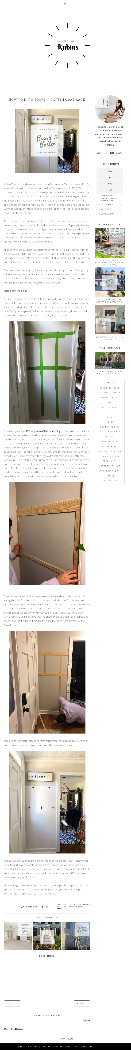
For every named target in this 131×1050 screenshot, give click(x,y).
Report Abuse (13, 1029)
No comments (31, 907)
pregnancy (110, 461)
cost (110, 402)
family (110, 417)
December (107, 195)
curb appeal (109, 407)
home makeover (109, 427)
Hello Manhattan (53, 1046)
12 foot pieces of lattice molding (43, 431)
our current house (75, 906)
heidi (110, 422)
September (107, 214)
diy (83, 905)
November (107, 204)
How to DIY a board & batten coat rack (108, 199)
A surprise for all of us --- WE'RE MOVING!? (110, 372)
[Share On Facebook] (42, 906)
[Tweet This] (47, 906)
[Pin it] (51, 906)
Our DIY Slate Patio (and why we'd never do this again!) (109, 263)
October (106, 209)
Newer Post (12, 1003)
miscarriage (109, 441)
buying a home (110, 398)
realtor (110, 476)
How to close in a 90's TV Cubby (109, 338)
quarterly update (110, 471)
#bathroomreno (110, 388)
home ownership (110, 432)
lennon (110, 437)
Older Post (82, 1003)
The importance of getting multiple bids (109, 301)
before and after (73, 905)
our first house (110, 456)
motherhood (110, 446)
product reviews (109, 466)
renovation (62, 908)
